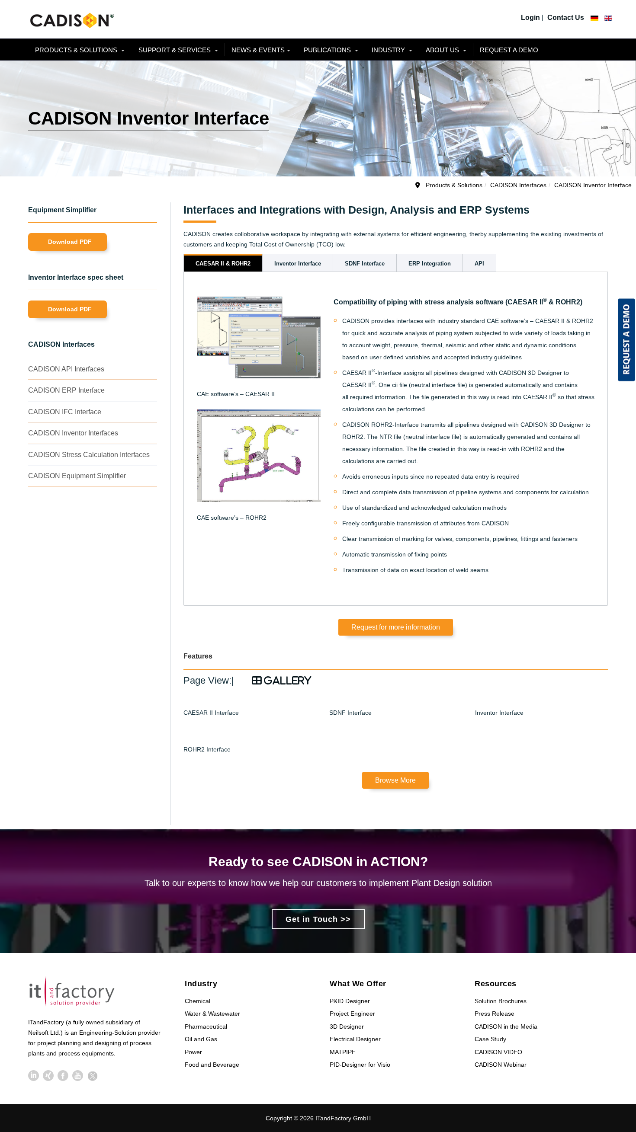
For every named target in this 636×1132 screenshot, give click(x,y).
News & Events (258, 50)
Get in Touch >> (318, 919)
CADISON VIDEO (498, 1052)
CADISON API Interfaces (66, 369)
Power (193, 1052)
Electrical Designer (355, 1039)
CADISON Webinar (501, 1065)
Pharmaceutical (206, 1026)
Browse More (395, 780)
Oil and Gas (201, 1039)
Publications (328, 50)
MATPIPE (343, 1052)
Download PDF (70, 241)
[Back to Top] (613, 1060)
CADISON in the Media (506, 1026)
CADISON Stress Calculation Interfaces (89, 454)
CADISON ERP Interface (66, 390)
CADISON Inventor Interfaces (73, 433)
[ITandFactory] (74, 993)
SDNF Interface (365, 263)
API (479, 263)
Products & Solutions (77, 50)
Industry (389, 50)
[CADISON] (71, 19)
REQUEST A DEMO (509, 50)
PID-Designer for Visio (360, 1065)
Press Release (494, 1013)
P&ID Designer (350, 1001)
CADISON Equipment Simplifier (77, 476)
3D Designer (347, 1026)
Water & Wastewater (212, 1013)
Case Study (490, 1039)
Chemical (197, 1001)
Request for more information (395, 627)
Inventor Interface (297, 263)
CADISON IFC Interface (64, 412)
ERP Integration (429, 263)
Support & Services (175, 50)
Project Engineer (352, 1013)
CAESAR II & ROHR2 (223, 263)
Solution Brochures (501, 1001)
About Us (443, 50)
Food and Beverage (212, 1065)
